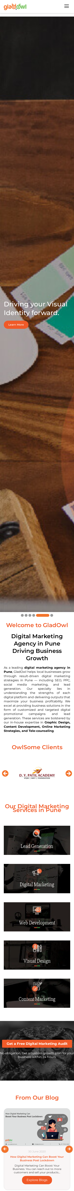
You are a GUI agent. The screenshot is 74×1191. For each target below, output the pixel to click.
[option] (37, 314)
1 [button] (22, 615)
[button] (5, 773)
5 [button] (37, 615)
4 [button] (33, 615)
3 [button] (29, 615)
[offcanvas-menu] (66, 6)
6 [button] (46, 615)
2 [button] (26, 615)
